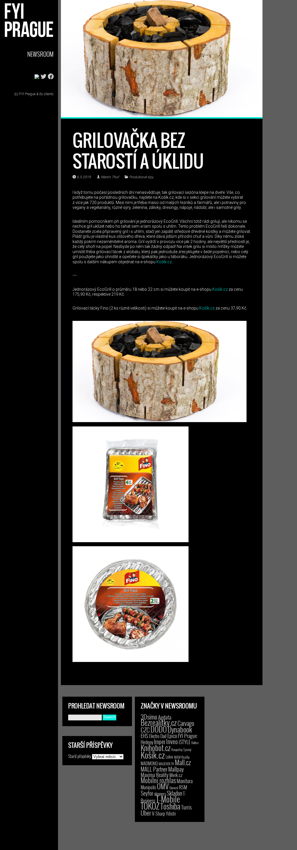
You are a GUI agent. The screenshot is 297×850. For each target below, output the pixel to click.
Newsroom (40, 53)
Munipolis (148, 787)
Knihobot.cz (156, 747)
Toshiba (170, 806)
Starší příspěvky (79, 756)
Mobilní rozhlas (158, 780)
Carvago (186, 723)
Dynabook (180, 729)
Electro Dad (157, 736)
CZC (145, 729)
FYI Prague (187, 735)
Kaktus (195, 742)
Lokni (169, 757)
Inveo (172, 741)
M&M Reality (182, 757)
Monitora (185, 781)
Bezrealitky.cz (159, 722)
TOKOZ (150, 806)
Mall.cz (183, 762)
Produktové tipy (141, 177)
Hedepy (147, 742)
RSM (183, 787)
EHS (144, 735)
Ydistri (171, 813)
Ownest (173, 787)
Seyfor (147, 793)
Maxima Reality (155, 775)
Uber (146, 812)
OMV (163, 786)
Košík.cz (164, 262)
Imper (159, 741)
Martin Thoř (110, 177)
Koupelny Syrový (181, 749)
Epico (172, 735)
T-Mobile (168, 799)
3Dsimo (149, 716)
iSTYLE (185, 742)
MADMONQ (149, 763)
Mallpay (176, 769)
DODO (159, 729)
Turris (186, 807)
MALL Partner (154, 769)
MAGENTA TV (166, 763)
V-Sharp (158, 813)
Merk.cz (175, 775)
